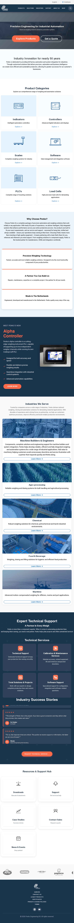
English (54, 2)
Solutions (30, 8)
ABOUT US (56, 8)
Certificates (37, 899)
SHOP (63, 8)
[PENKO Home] (4, 8)
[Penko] (37, 886)
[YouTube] (39, 909)
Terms (37, 904)
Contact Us (37, 894)
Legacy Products (37, 897)
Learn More (12, 386)
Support (48, 8)
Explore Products (26, 38)
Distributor (67, 2)
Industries (39, 8)
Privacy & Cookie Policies (37, 901)
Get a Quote (51, 38)
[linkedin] (35, 909)
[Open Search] (70, 8)
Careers (37, 892)
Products (21, 8)
